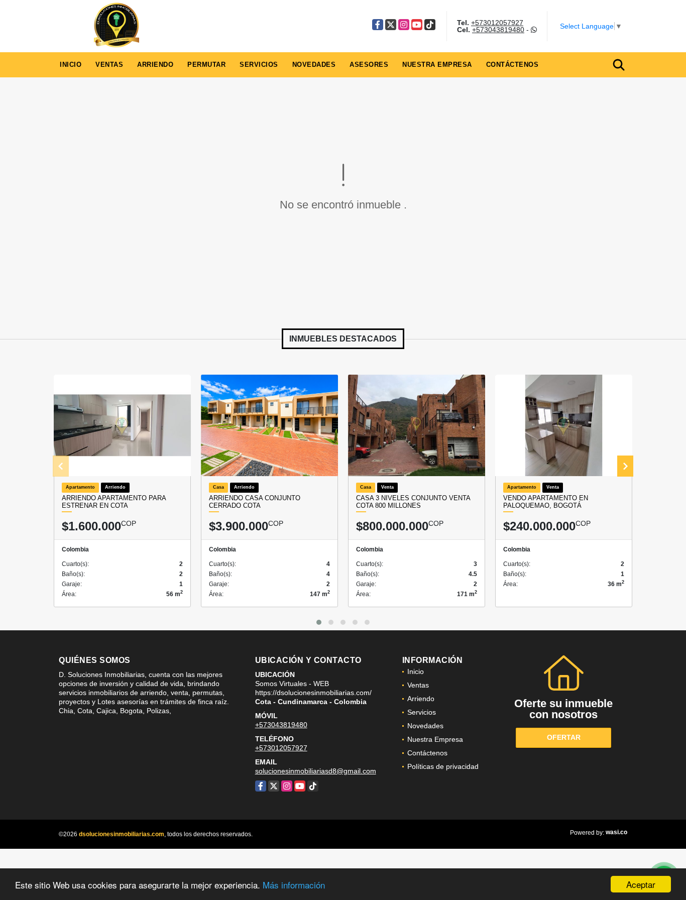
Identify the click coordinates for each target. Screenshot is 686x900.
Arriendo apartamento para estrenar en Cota (114, 502)
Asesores (369, 64)
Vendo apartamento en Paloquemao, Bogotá (545, 502)
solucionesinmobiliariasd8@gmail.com (315, 771)
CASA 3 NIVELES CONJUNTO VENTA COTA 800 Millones (413, 502)
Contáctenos (512, 64)
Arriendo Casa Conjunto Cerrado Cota (254, 502)
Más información (294, 884)
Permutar (206, 64)
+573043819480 (498, 30)
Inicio (70, 64)
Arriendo (155, 64)
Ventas (109, 64)
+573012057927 (497, 23)
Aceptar (640, 884)
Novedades (314, 64)
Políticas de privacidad (443, 766)
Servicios (259, 64)
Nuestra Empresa (437, 64)
